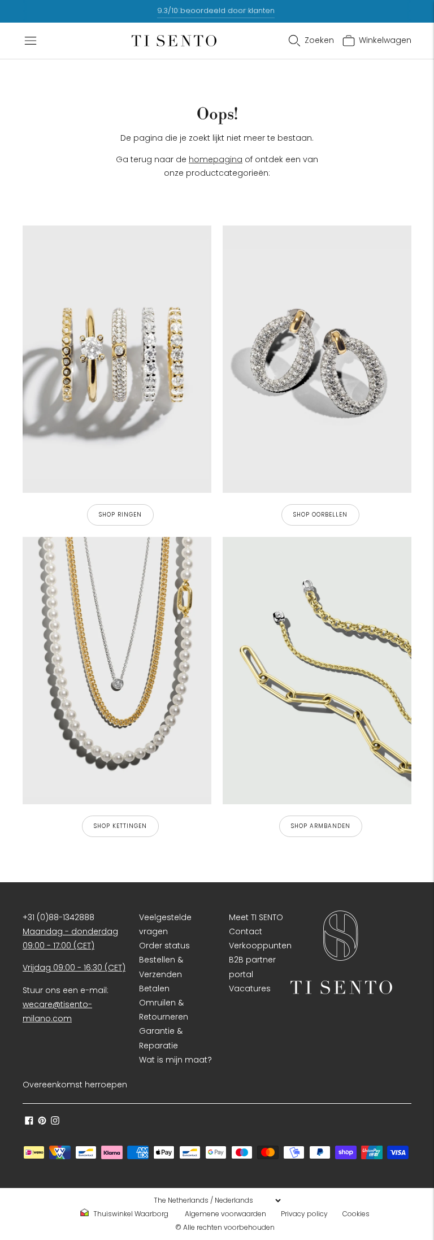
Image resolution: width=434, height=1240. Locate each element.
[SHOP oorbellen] (317, 359)
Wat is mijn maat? (175, 1059)
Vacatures (250, 988)
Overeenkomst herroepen (75, 1084)
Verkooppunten (260, 945)
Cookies (356, 1214)
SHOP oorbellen (320, 514)
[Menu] (30, 40)
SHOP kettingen (120, 826)
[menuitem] (127, 1214)
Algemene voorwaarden (225, 1214)
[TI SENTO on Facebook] (29, 1122)
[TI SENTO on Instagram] (55, 1122)
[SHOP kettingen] (117, 670)
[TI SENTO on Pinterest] (42, 1122)
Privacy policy (304, 1214)
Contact (245, 931)
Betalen (154, 988)
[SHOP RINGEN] (117, 359)
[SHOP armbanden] (317, 670)
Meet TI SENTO (256, 917)
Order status (164, 945)
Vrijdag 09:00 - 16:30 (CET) (74, 967)
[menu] (217, 1200)
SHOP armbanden (320, 826)
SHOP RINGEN (120, 514)
